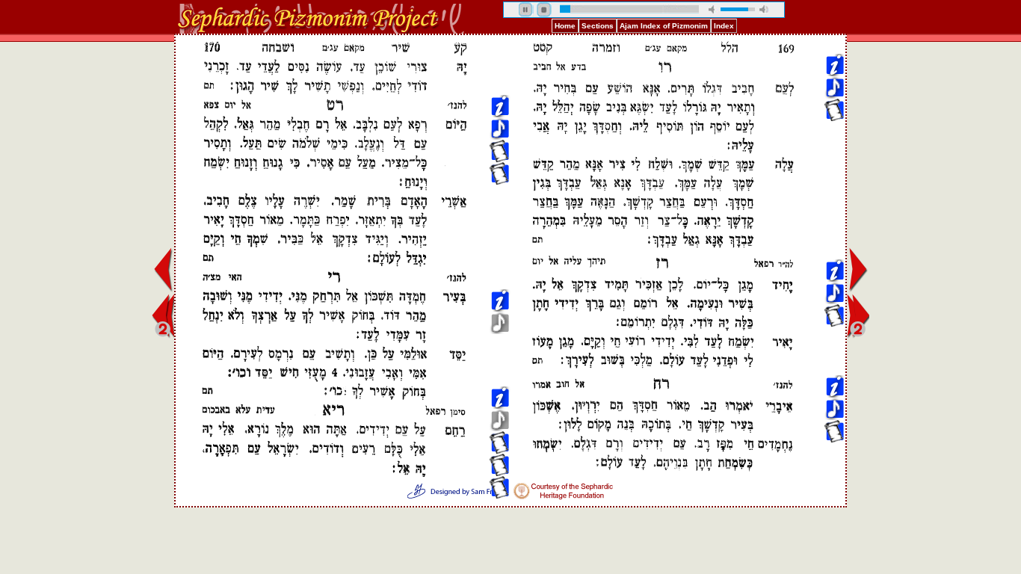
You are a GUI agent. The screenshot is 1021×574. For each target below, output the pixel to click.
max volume (763, 9)
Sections (598, 26)
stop (544, 9)
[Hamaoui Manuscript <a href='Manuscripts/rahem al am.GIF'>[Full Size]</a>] (499, 232)
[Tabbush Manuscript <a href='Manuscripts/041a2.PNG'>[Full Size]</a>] (834, 165)
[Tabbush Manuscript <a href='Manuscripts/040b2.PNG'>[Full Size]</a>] (834, 232)
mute (713, 9)
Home (565, 26)
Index (724, 26)
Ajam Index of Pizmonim (664, 26)
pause (526, 9)
